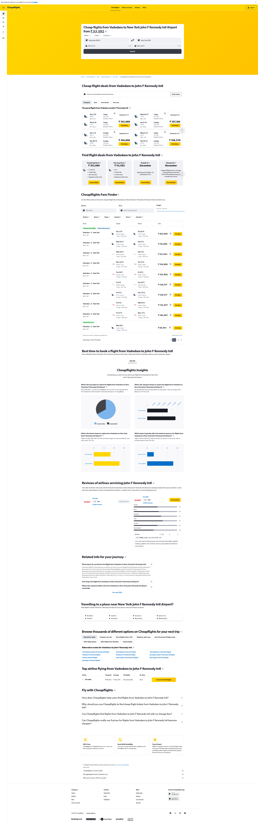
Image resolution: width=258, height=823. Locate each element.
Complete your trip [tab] (106, 637)
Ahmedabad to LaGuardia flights (160, 652)
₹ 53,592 (97, 31)
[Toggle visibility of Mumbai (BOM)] (112, 423)
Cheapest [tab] (87, 102)
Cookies (35, 2)
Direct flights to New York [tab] (124, 637)
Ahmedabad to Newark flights (126, 652)
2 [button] (178, 340)
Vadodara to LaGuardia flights (125, 655)
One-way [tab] (116, 102)
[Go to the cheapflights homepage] (14, 8)
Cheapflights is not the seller (92, 771)
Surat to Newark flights (89, 657)
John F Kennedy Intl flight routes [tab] (165, 637)
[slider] (184, 211)
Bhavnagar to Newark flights (159, 657)
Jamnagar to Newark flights (91, 660)
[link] (94, 182)
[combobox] (87, 35)
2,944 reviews (97, 504)
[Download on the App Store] (173, 798)
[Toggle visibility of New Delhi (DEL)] (99, 423)
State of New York (105, 77)
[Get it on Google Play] (173, 794)
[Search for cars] (3, 22)
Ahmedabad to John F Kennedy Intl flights (95, 652)
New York (115, 77)
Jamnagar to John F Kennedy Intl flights (162, 655)
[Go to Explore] (3, 26)
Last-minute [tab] (105, 102)
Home (82, 77)
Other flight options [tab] (90, 642)
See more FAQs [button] (117, 592)
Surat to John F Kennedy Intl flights (127, 657)
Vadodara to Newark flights (91, 655)
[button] (256, 2)
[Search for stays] (3, 18)
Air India (95, 498)
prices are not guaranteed (122, 765)
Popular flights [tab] (127, 642)
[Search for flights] (3, 14)
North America (90, 77)
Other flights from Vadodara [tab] (110, 642)
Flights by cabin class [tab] (143, 637)
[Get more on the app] (3, 32)
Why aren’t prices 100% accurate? (94, 778)
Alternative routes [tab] (89, 637)
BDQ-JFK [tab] (132, 361)
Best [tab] (95, 102)
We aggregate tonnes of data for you (95, 774)
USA (98, 77)
